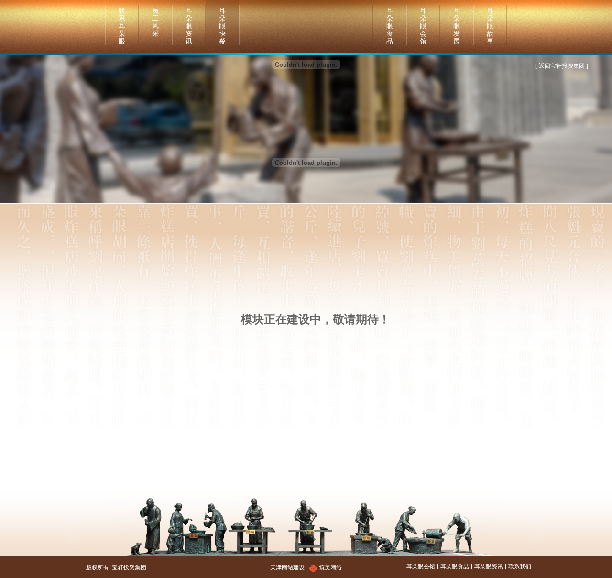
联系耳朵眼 (122, 26)
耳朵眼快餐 (222, 26)
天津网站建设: (294, 567)
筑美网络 (330, 567)
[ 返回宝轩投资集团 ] (562, 66)
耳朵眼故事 (490, 26)
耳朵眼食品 (389, 26)
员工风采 (155, 22)
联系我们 (519, 566)
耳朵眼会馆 (423, 26)
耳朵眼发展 (456, 26)
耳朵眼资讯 (189, 26)
